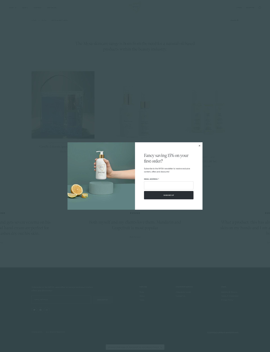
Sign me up (169, 195)
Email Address (151, 179)
